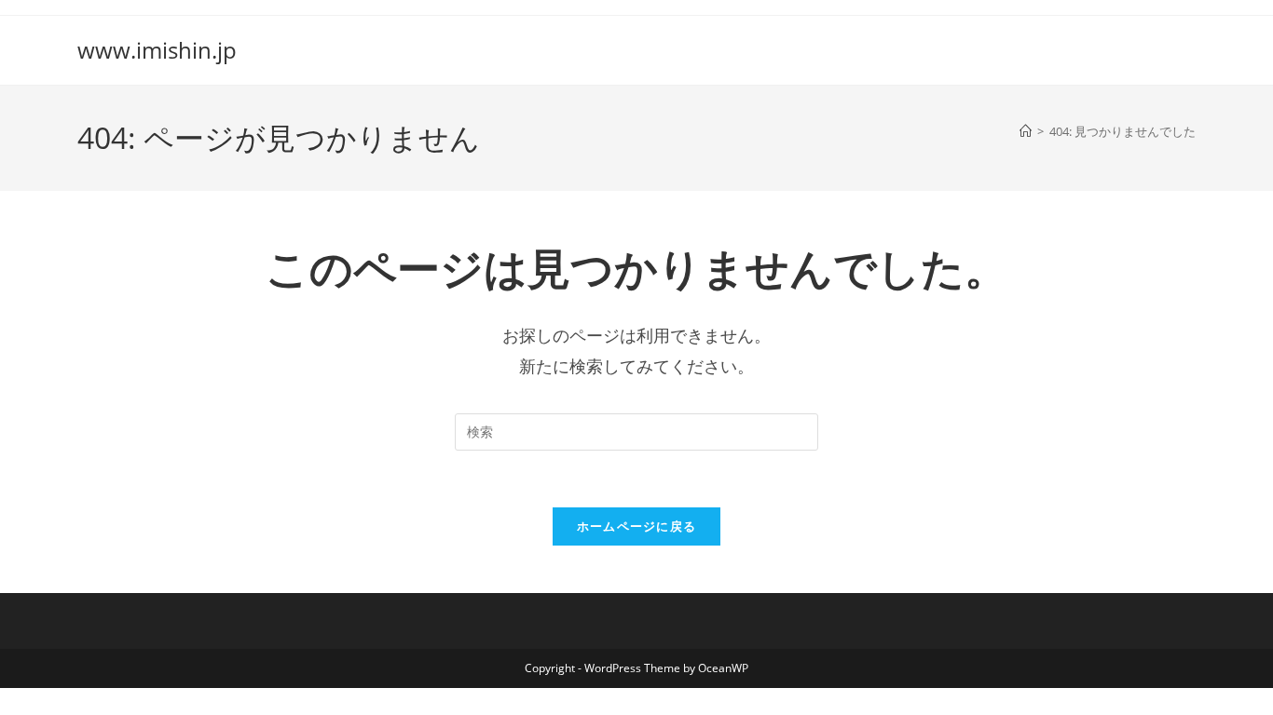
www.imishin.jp (157, 49)
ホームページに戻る (637, 526)
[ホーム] (1026, 131)
